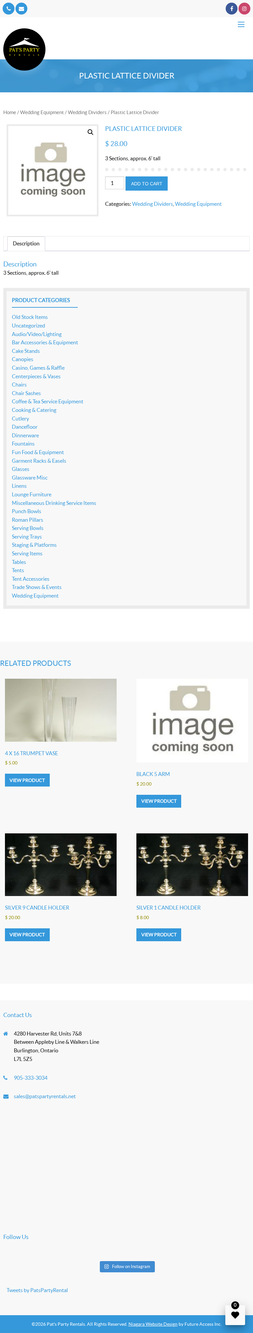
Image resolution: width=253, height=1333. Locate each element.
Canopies (22, 359)
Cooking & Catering (34, 410)
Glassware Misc (29, 477)
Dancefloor (25, 427)
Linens (19, 486)
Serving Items (27, 553)
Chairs (19, 385)
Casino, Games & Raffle (38, 368)
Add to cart (146, 183)
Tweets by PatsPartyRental (37, 1290)
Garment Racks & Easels (39, 461)
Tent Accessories (30, 579)
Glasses (20, 469)
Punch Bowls (26, 511)
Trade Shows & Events (37, 587)
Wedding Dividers (87, 112)
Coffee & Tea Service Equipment (47, 401)
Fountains (23, 444)
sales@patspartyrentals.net (45, 1096)
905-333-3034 (30, 1078)
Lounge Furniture (31, 494)
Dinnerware (25, 435)
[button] (91, 132)
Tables (19, 562)
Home (9, 112)
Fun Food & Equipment (38, 452)
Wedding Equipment (42, 112)
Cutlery (20, 418)
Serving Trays (27, 537)
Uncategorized (28, 325)
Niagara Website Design (153, 1324)
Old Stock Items (30, 317)
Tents (18, 570)
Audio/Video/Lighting (37, 334)
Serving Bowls (27, 528)
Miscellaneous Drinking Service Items (54, 503)
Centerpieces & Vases (36, 376)
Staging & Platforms (34, 545)
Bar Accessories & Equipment (45, 342)
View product (27, 780)
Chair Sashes (26, 393)
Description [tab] (26, 243)
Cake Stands (26, 351)
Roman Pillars (27, 520)
